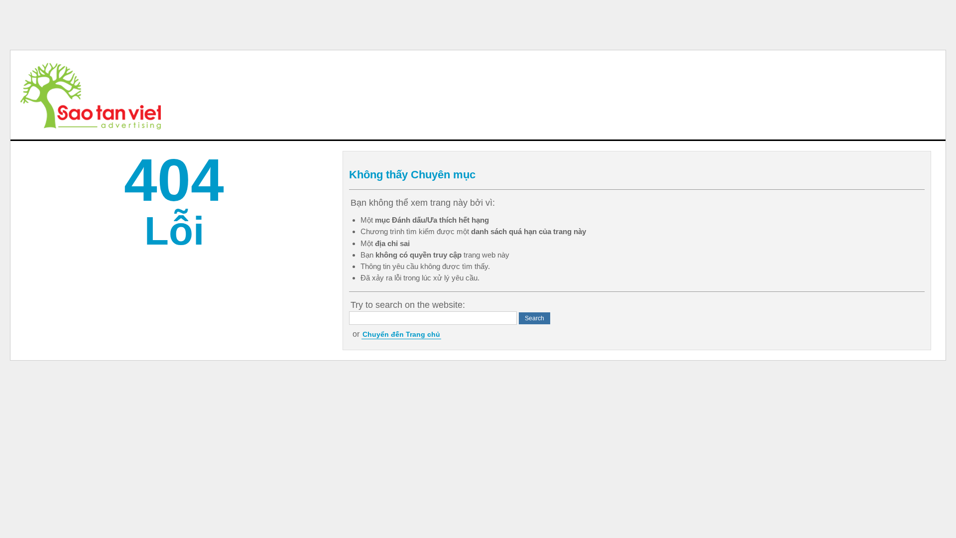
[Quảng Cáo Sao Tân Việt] (90, 94)
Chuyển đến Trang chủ (401, 334)
